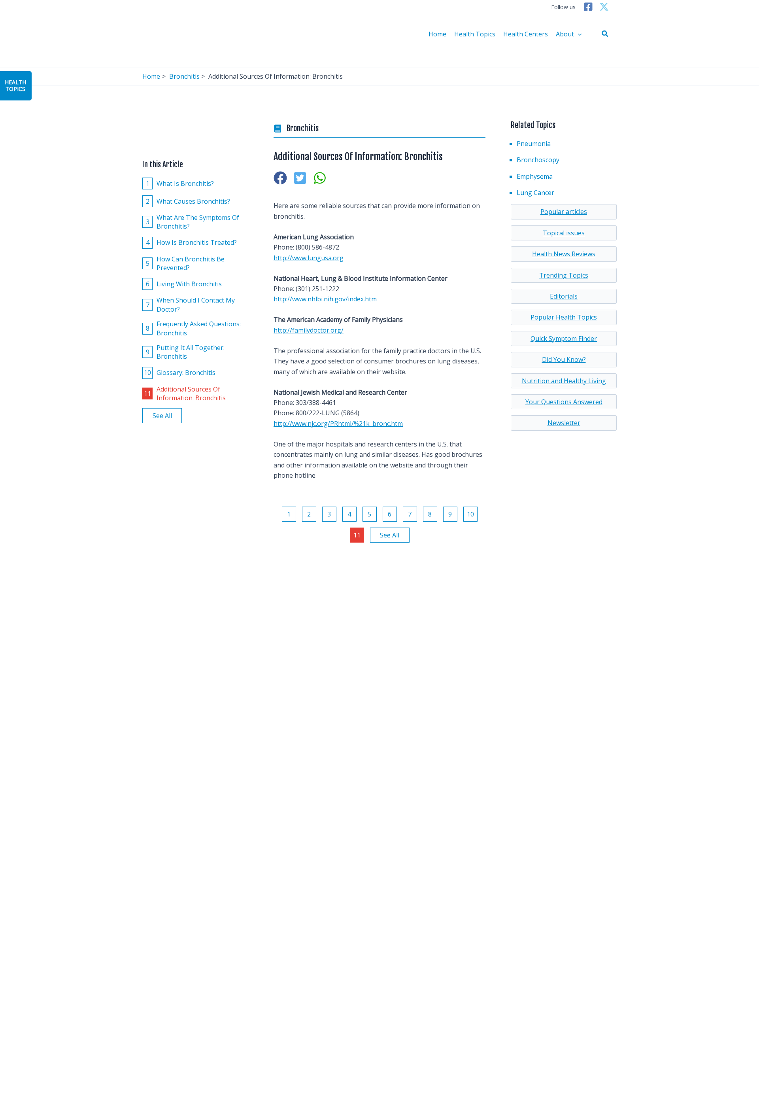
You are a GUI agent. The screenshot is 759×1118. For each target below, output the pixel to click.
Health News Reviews (563, 254)
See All (162, 415)
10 (470, 514)
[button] (605, 34)
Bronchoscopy (538, 159)
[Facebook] (588, 6)
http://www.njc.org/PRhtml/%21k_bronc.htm (338, 423)
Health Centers (525, 34)
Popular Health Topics (564, 317)
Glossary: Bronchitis (179, 372)
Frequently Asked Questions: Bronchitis (193, 328)
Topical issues (564, 233)
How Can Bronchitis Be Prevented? (185, 263)
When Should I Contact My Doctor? (190, 304)
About (565, 34)
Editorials (564, 296)
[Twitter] (604, 6)
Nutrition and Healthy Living (564, 380)
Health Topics (474, 34)
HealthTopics (15, 85)
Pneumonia (534, 143)
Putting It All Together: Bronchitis (185, 352)
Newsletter (564, 422)
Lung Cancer (535, 192)
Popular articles (563, 211)
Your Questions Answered (563, 401)
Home (437, 34)
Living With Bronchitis (184, 284)
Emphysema (535, 176)
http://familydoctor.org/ (309, 330)
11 (357, 535)
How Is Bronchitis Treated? (191, 242)
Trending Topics (563, 275)
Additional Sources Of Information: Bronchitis (185, 393)
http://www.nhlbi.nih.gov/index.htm (325, 299)
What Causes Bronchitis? (188, 201)
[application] (578, 34)
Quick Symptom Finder (564, 338)
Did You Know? (564, 359)
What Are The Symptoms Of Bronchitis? (193, 222)
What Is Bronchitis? (180, 183)
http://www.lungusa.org (309, 257)
